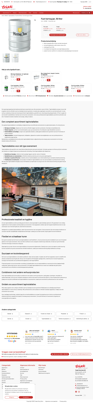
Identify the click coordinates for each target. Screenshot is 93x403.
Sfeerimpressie (23, 12)
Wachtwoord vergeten (44, 373)
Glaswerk (4, 371)
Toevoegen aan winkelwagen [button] (18, 79)
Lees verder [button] (28, 343)
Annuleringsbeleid (25, 382)
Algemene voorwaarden (26, 380)
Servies (4, 380)
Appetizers (4, 367)
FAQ (30, 12)
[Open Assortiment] (10, 13)
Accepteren (26, 397)
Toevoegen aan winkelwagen (57, 35)
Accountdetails (42, 371)
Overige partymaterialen (8, 378)
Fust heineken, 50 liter (17, 85)
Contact (41, 12)
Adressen (41, 369)
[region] (19, 392)
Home (3, 15)
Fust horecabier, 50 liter (48, 85)
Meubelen (4, 375)
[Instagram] (79, 392)
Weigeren (11, 397)
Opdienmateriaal (6, 377)
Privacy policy (23, 378)
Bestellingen (42, 367)
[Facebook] (76, 392)
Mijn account (76, 12)
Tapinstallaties (11, 15)
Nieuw (14, 12)
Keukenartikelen (6, 373)
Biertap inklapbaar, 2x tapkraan (19, 74)
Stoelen (4, 382)
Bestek (3, 369)
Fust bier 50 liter (18, 15)
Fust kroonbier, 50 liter (77, 85)
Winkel (6, 15)
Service (35, 12)
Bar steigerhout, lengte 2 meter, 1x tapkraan (50, 73)
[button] (35, 20)
